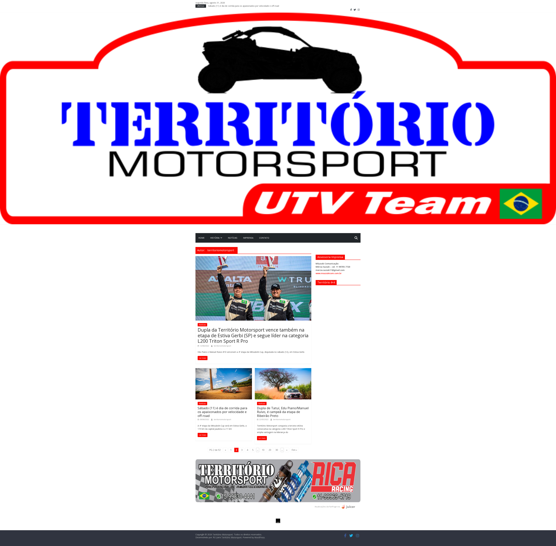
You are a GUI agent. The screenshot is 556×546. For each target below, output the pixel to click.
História (215, 237)
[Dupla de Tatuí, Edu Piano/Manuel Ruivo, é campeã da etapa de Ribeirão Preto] (283, 369)
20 (270, 450)
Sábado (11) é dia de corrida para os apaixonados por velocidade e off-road (222, 412)
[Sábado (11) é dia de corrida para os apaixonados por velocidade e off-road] (223, 369)
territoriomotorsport (222, 346)
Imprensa (248, 237)
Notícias (232, 237)
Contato (264, 237)
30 (276, 450)
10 (263, 450)
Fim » (294, 450)
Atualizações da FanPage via (327, 506)
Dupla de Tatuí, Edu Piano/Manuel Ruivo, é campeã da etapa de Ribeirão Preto (283, 412)
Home (201, 237)
